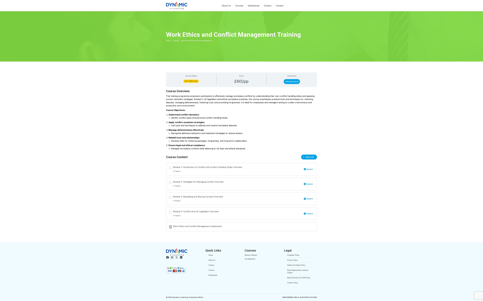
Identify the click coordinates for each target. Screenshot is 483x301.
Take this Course (291, 82)
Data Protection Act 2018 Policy (298, 278)
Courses (212, 270)
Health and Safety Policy (296, 265)
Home (211, 255)
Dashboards (213, 275)
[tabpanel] (241, 119)
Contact (211, 265)
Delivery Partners (251, 255)
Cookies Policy (292, 283)
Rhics (201, 297)
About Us (212, 260)
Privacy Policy (292, 260)
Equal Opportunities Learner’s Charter (298, 271)
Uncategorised (250, 259)
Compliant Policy (293, 255)
